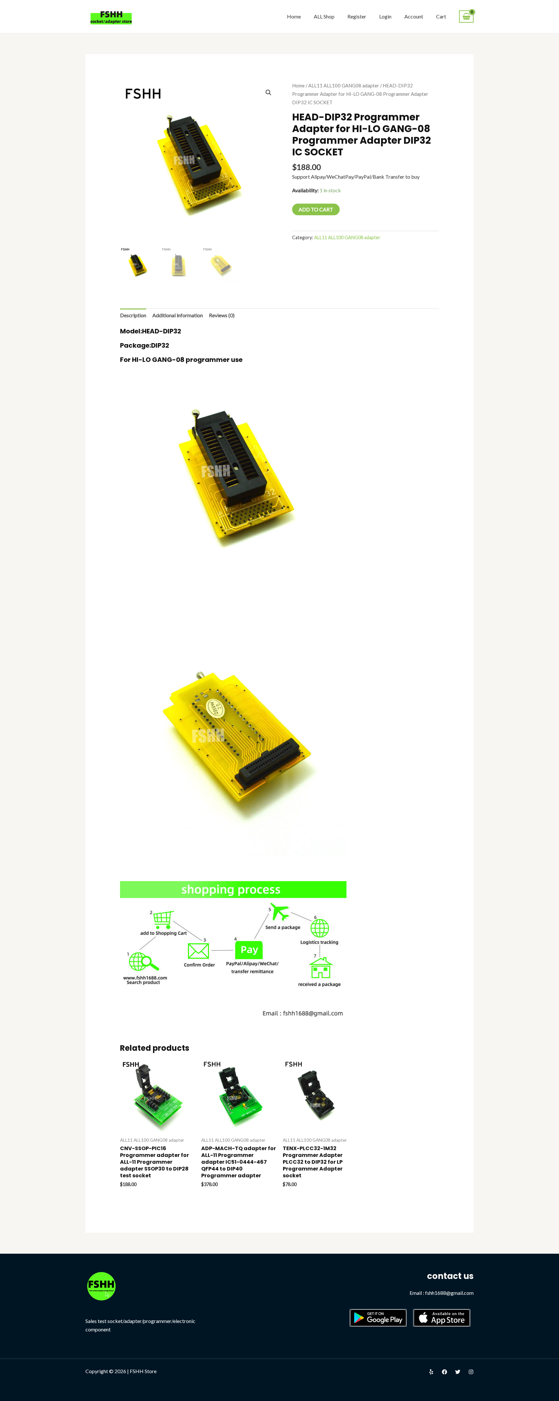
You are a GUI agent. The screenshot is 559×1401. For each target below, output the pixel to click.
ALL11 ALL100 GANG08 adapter (343, 85)
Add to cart (316, 209)
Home (294, 16)
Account (413, 16)
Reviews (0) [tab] (222, 315)
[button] (268, 92)
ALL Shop (324, 16)
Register (356, 16)
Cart (441, 16)
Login (385, 16)
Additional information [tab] (177, 315)
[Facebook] (444, 1371)
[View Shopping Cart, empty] (466, 16)
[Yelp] (431, 1371)
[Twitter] (457, 1371)
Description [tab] (133, 315)
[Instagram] (471, 1371)
